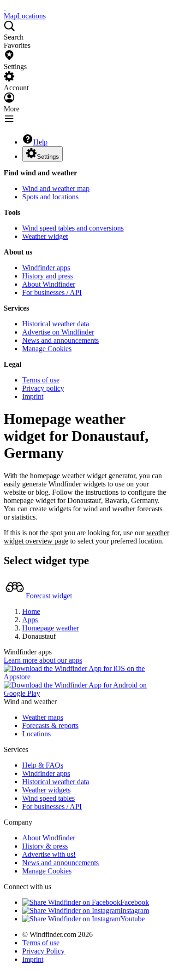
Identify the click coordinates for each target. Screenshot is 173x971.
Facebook (134, 902)
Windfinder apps (46, 268)
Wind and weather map (55, 188)
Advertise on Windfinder (58, 332)
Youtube (132, 919)
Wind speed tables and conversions (73, 228)
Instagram (134, 910)
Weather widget (45, 236)
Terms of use (41, 380)
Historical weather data (55, 324)
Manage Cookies (47, 349)
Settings (48, 156)
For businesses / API (52, 292)
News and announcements (60, 340)
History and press (47, 276)
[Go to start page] (5, 8)
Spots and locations (50, 197)
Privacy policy (43, 388)
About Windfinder (48, 284)
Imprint (32, 396)
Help (40, 142)
